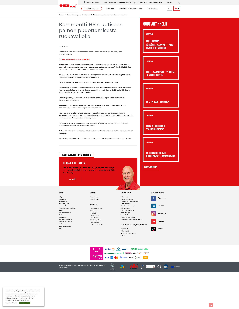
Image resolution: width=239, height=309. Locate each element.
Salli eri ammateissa (127, 210)
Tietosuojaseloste (65, 226)
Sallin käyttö (125, 231)
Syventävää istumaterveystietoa (131, 8)
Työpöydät (93, 213)
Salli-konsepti (125, 208)
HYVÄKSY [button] (25, 303)
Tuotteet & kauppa (91, 8)
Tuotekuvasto (63, 201)
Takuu (123, 235)
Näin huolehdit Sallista (128, 233)
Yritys (134, 2)
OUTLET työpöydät (96, 224)
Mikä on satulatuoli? (127, 199)
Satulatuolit (93, 211)
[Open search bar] (169, 8)
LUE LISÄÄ (72, 179)
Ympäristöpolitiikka (65, 219)
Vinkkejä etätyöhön (124, 2)
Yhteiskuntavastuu (65, 222)
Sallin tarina (63, 215)
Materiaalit (62, 206)
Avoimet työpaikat (65, 213)
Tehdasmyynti (64, 204)
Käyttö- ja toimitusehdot (97, 265)
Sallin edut (110, 8)
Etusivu (61, 15)
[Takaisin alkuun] (211, 305)
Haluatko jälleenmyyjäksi (67, 208)
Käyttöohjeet (153, 8)
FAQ (105, 2)
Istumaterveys (125, 213)
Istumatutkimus (126, 215)
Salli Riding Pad (95, 220)
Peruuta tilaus (94, 199)
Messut (61, 210)
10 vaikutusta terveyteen (129, 206)
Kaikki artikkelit (150, 167)
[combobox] (97, 2)
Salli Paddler (94, 217)
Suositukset (112, 2)
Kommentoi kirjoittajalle (76, 155)
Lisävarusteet (94, 215)
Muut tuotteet (94, 222)
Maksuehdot (63, 268)
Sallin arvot (62, 217)
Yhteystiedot (143, 2)
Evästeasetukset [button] (11, 303)
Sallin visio (62, 199)
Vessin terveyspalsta (155, 2)
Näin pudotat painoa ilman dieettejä (75, 59)
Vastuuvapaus (63, 224)
